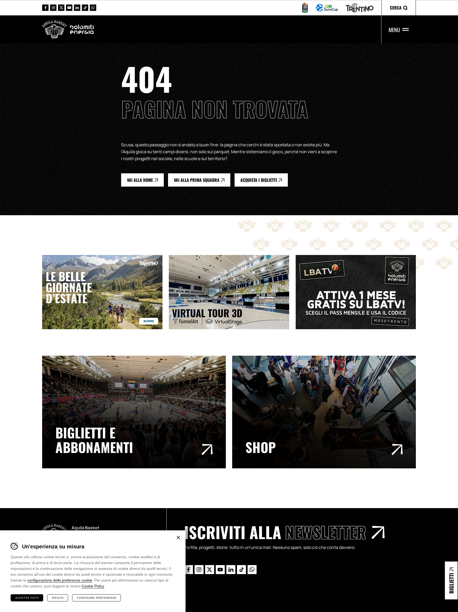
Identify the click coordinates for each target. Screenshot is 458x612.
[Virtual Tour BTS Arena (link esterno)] (232, 292)
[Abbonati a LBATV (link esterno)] (359, 292)
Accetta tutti (27, 597)
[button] (398, 7)
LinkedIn (77, 8)
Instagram (53, 8)
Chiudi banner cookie (178, 537)
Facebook (45, 8)
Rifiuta (58, 597)
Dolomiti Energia (81, 29)
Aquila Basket (54, 29)
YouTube (69, 8)
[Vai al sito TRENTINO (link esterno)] (359, 8)
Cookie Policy (93, 586)
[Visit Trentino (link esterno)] (105, 292)
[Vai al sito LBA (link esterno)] (305, 7)
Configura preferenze (97, 597)
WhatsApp (93, 8)
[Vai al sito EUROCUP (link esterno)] (327, 7)
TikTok (85, 8)
